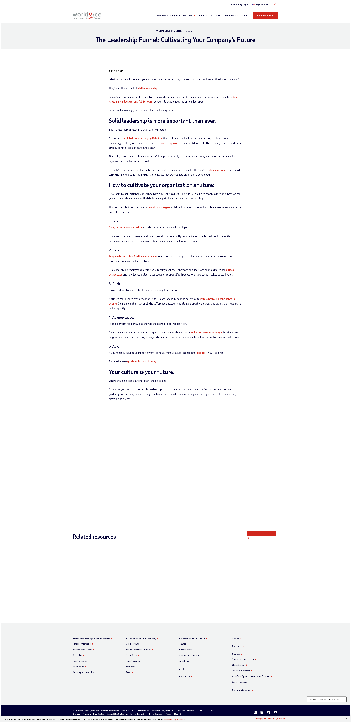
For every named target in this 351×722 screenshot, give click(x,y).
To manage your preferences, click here (326, 699)
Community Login (239, 4)
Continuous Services (241, 670)
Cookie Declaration (138, 714)
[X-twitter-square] (262, 712)
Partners (215, 15)
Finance (182, 644)
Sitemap (76, 714)
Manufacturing (132, 644)
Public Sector (132, 655)
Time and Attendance (82, 644)
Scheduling (78, 655)
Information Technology (189, 655)
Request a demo (264, 15)
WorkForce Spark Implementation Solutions (251, 676)
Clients (203, 15)
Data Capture (78, 666)
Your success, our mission (243, 659)
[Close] (347, 718)
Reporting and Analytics (83, 672)
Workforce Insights (169, 31)
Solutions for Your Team (192, 638)
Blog (189, 31)
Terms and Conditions (175, 714)
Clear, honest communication (125, 227)
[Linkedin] (255, 712)
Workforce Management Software (174, 15)
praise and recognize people (206, 332)
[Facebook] (269, 712)
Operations (184, 661)
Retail (128, 672)
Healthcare (131, 666)
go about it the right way (141, 361)
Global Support (238, 665)
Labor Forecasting (81, 661)
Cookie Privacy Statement (174, 719)
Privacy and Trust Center (93, 714)
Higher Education (133, 661)
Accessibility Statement (117, 714)
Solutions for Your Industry (141, 638)
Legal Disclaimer (156, 714)
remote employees (169, 143)
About (245, 15)
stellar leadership (148, 88)
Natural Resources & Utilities (138, 649)
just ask (200, 352)
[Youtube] (275, 712)
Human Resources (187, 649)
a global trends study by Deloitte (143, 138)
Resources (230, 15)
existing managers (159, 207)
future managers (216, 169)
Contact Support (239, 682)
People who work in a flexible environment (133, 256)
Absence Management (82, 649)
